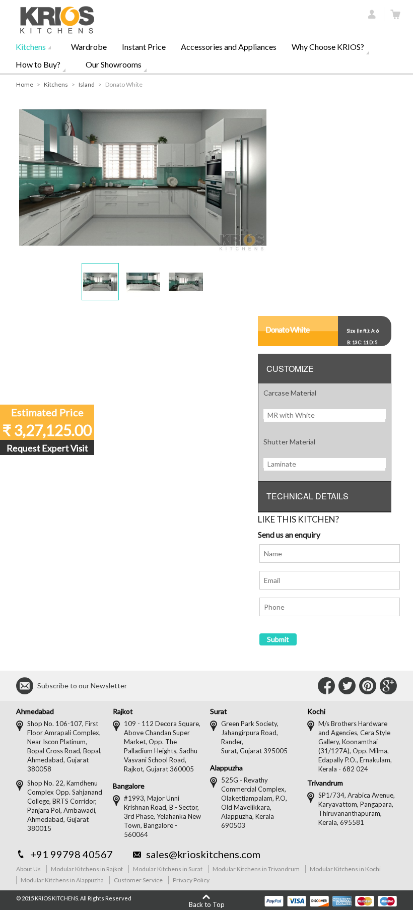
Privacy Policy (191, 880)
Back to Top (207, 904)
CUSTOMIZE (290, 368)
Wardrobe (89, 46)
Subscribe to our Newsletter (82, 685)
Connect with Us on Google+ (388, 685)
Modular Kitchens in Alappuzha (62, 880)
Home (24, 84)
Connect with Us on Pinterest (367, 685)
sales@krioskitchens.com (203, 854)
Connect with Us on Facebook (326, 685)
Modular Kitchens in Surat (167, 869)
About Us (28, 869)
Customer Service (138, 880)
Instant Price (144, 46)
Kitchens (31, 46)
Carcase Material (289, 392)
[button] (100, 282)
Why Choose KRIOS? (328, 46)
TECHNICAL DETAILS (307, 496)
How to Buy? (38, 64)
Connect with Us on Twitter (347, 685)
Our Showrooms (114, 64)
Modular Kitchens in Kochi (345, 869)
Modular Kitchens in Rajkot (87, 869)
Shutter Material (289, 441)
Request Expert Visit (47, 447)
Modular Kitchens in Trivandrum (256, 869)
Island (87, 84)
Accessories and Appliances (229, 46)
